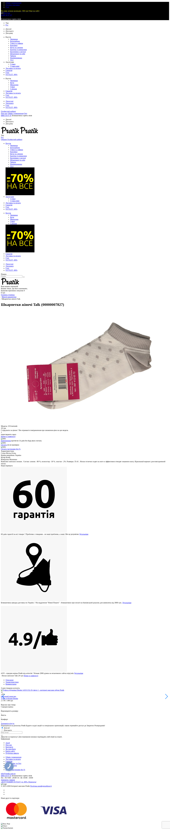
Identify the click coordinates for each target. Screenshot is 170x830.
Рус (7, 25)
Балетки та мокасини (18, 50)
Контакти (9, 747)
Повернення (6, 441)
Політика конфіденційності (41, 786)
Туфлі (12, 87)
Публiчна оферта (12, 753)
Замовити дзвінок (8, 780)
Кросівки (13, 45)
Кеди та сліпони (16, 47)
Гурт (7, 7)
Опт (25, 113)
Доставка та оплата (13, 68)
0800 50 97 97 (6, 116)
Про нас (4, 113)
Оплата (4, 445)
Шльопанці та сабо (17, 54)
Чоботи (13, 56)
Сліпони (13, 89)
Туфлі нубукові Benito (9, 698)
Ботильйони (15, 41)
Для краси (10, 103)
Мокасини (14, 85)
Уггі (11, 60)
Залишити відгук (7, 723)
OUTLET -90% (11, 75)
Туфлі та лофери (16, 43)
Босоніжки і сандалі (18, 52)
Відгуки (7, 13)
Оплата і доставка (13, 5)
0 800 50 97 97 (6, 15)
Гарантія (9, 70)
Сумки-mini (14, 66)
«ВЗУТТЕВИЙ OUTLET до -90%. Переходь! (18, 782)
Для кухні (9, 101)
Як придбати (11, 749)
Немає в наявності (31, 676)
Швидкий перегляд (8, 696)
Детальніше (83, 534)
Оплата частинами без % (10, 449)
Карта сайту (10, 751)
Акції (8, 743)
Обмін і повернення (13, 3)
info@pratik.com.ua (8, 774)
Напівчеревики (16, 58)
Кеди (12, 83)
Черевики (14, 39)
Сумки (12, 64)
